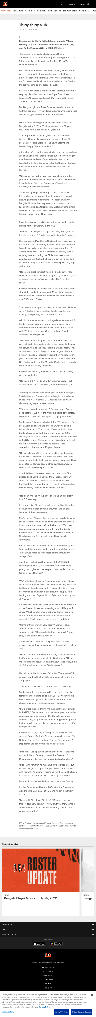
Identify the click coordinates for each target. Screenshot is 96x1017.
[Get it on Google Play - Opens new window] (56, 945)
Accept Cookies (62, 1012)
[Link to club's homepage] (5, 3)
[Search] (88, 4)
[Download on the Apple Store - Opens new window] (39, 944)
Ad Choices (48, 988)
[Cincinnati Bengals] (48, 955)
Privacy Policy (48, 967)
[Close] (92, 995)
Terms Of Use (48, 979)
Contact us (48, 976)
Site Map (48, 984)
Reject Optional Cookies (81, 1012)
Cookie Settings (8, 1012)
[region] (48, 1004)
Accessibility (48, 971)
